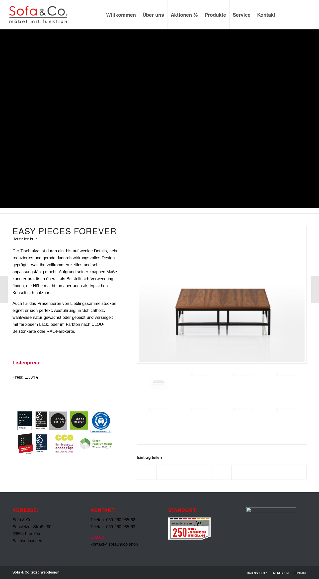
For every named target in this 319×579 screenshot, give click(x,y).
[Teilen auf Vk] (259, 472)
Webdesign (50, 572)
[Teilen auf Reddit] (278, 472)
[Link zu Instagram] (309, 14)
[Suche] (290, 14)
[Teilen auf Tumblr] (241, 472)
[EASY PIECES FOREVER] (4, 289)
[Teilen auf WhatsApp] (184, 472)
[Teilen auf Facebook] (146, 472)
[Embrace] (315, 289)
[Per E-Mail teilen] (297, 472)
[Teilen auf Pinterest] (203, 472)
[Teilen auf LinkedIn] (222, 472)
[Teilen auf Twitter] (166, 472)
